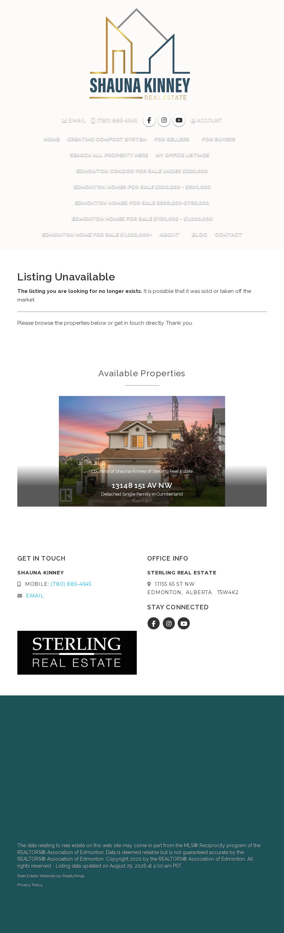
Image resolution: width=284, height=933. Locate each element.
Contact (228, 234)
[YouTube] (179, 120)
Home (52, 139)
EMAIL (76, 120)
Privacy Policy (30, 885)
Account (209, 120)
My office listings (183, 155)
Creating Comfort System (107, 139)
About (170, 234)
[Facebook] (149, 120)
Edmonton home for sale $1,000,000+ (97, 234)
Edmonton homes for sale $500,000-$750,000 (142, 203)
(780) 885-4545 (116, 120)
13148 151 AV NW (142, 485)
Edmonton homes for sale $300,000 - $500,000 (142, 187)
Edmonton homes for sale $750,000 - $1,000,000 (142, 218)
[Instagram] (165, 120)
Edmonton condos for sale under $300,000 (142, 171)
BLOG (199, 234)
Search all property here (109, 155)
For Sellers (172, 139)
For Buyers (219, 139)
